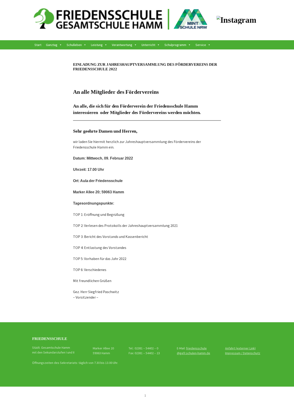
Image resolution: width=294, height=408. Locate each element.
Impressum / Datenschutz (242, 353)
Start (37, 45)
